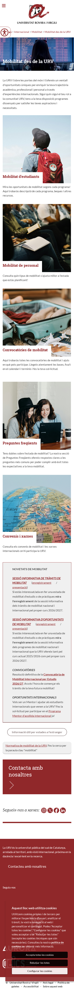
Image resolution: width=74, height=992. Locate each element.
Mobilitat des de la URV (58, 31)
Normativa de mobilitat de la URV (26, 745)
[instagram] (44, 809)
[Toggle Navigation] (3, 6)
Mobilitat (37, 31)
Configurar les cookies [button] (39, 970)
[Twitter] (50, 809)
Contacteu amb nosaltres (27, 866)
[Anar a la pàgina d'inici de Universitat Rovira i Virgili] (37, 14)
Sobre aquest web (53, 986)
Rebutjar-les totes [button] (40, 962)
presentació (19, 587)
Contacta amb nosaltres (26, 771)
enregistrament (41, 582)
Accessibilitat (31, 986)
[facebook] (56, 809)
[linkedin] (63, 809)
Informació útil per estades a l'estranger (37, 732)
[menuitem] (5, 898)
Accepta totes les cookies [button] (40, 954)
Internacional (21, 31)
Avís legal (48, 982)
